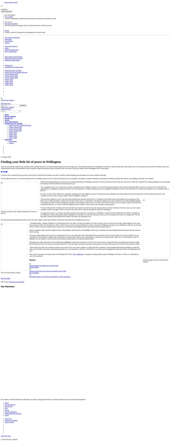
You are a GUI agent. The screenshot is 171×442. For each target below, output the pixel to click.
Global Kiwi (9, 65)
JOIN (2, 103)
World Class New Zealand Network (16, 72)
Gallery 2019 (9, 85)
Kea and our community (12, 37)
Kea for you (9, 118)
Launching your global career (14, 67)
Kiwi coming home (11, 51)
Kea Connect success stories (13, 57)
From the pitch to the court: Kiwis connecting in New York (47, 271)
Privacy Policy (9, 422)
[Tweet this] (1, 172)
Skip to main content (11, 2)
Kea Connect (9, 17)
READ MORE (34, 267)
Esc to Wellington (78, 254)
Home (7, 114)
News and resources (11, 46)
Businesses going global (12, 60)
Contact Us (8, 419)
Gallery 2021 (9, 83)
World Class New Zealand (13, 70)
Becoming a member (11, 24)
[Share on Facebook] (3, 172)
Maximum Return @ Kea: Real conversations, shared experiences (49, 277)
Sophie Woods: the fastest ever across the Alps (43, 265)
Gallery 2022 (9, 81)
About (7, 415)
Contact (7, 43)
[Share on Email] (6, 172)
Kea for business (10, 116)
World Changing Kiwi (12, 50)
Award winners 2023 (11, 74)
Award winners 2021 (11, 78)
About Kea (8, 39)
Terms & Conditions (11, 420)
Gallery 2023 (9, 79)
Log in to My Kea (6, 11)
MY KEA (8, 103)
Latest (7, 48)
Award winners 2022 (11, 76)
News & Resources (11, 412)
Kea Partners (9, 41)
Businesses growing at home (14, 58)
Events (7, 30)
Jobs (6, 408)
